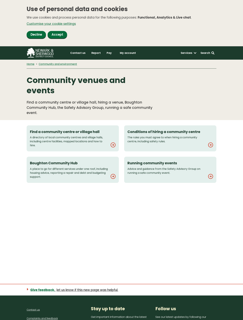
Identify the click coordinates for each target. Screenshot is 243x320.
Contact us (77, 53)
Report (96, 53)
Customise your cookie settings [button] (51, 24)
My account (128, 53)
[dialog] (121, 23)
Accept (57, 34)
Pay (109, 53)
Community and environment (58, 64)
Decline (36, 34)
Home (30, 64)
